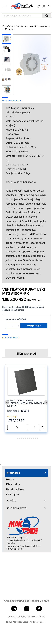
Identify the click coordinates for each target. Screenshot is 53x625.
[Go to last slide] (7, 402)
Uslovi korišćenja (15, 489)
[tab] (15, 438)
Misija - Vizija (13, 484)
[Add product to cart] (17, 427)
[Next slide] (46, 402)
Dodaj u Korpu (34, 325)
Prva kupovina (13, 494)
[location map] (26, 573)
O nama (10, 479)
